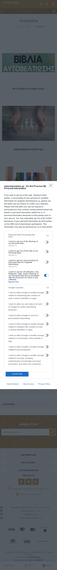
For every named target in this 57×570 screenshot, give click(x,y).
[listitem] (28, 236)
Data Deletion (13, 384)
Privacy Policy (44, 384)
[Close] (51, 186)
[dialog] (28, 285)
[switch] (46, 242)
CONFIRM (17, 374)
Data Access (28, 384)
